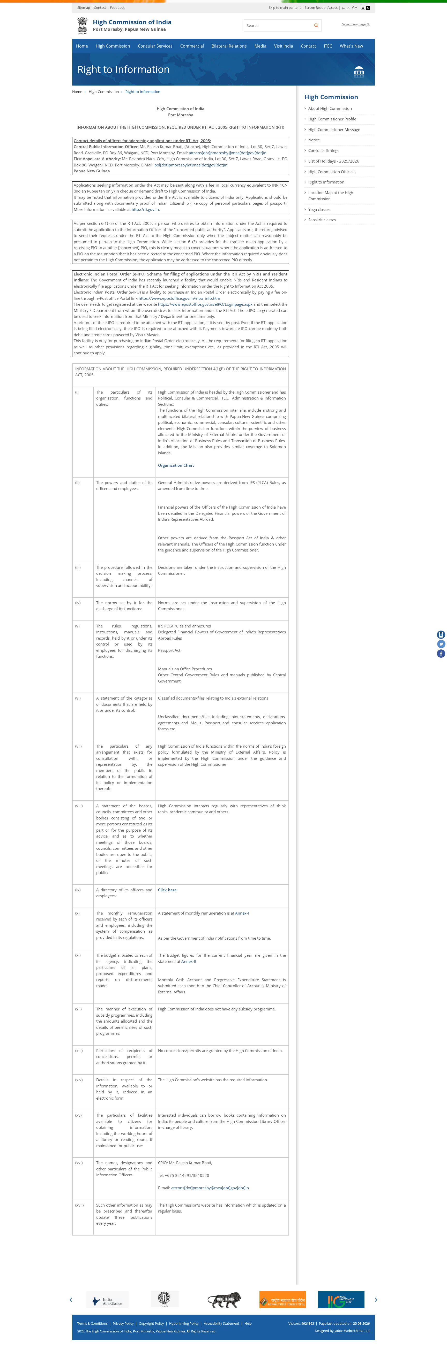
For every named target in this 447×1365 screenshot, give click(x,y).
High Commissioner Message (334, 129)
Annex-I (242, 913)
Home (82, 46)
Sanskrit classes (322, 219)
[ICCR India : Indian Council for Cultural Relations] (165, 1299)
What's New (351, 46)
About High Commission (330, 108)
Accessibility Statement (221, 1323)
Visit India (283, 46)
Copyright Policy (151, 1323)
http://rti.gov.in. (146, 209)
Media (260, 46)
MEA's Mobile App (441, 634)
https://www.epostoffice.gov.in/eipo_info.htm (179, 298)
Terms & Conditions (92, 1323)
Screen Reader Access (321, 7)
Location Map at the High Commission (330, 195)
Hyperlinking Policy (184, 1323)
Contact (100, 7)
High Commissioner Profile (332, 118)
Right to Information (326, 182)
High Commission (113, 46)
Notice (314, 139)
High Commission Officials (331, 171)
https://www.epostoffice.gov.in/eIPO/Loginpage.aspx (205, 304)
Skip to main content (285, 7)
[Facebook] (441, 653)
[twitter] (441, 644)
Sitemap (83, 7)
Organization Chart (176, 465)
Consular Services (155, 46)
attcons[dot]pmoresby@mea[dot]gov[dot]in (227, 152)
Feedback (117, 7)
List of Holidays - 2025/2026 (333, 161)
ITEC (328, 46)
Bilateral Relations (229, 46)
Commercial (192, 46)
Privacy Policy (123, 1323)
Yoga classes (319, 209)
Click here (167, 889)
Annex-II (188, 961)
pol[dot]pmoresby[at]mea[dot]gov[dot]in (190, 164)
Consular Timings (323, 150)
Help (248, 1323)
